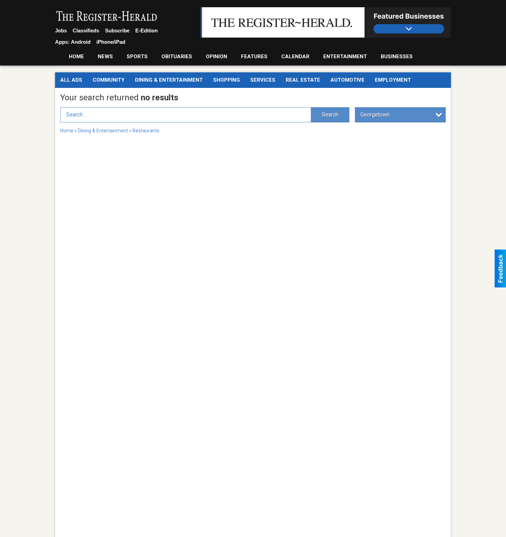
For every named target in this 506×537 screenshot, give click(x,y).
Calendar (295, 56)
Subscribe (117, 30)
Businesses (397, 56)
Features (254, 56)
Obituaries (176, 56)
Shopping (226, 80)
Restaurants (146, 130)
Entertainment (345, 56)
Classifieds (86, 30)
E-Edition (146, 30)
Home (76, 56)
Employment (393, 80)
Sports (137, 56)
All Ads (71, 80)
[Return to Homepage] (106, 16)
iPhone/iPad (110, 42)
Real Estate (303, 80)
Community (109, 80)
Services (262, 80)
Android (81, 42)
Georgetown (375, 114)
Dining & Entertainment (169, 80)
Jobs (61, 30)
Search (330, 114)
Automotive (347, 80)
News (105, 56)
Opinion (216, 56)
